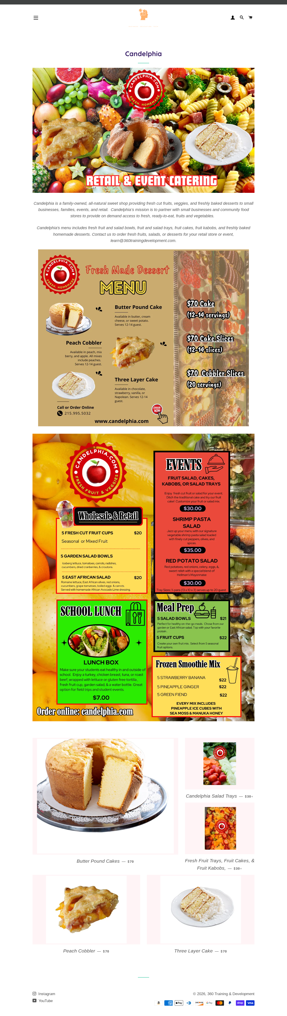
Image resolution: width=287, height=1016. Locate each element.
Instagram (46, 994)
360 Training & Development (230, 994)
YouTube (45, 1001)
